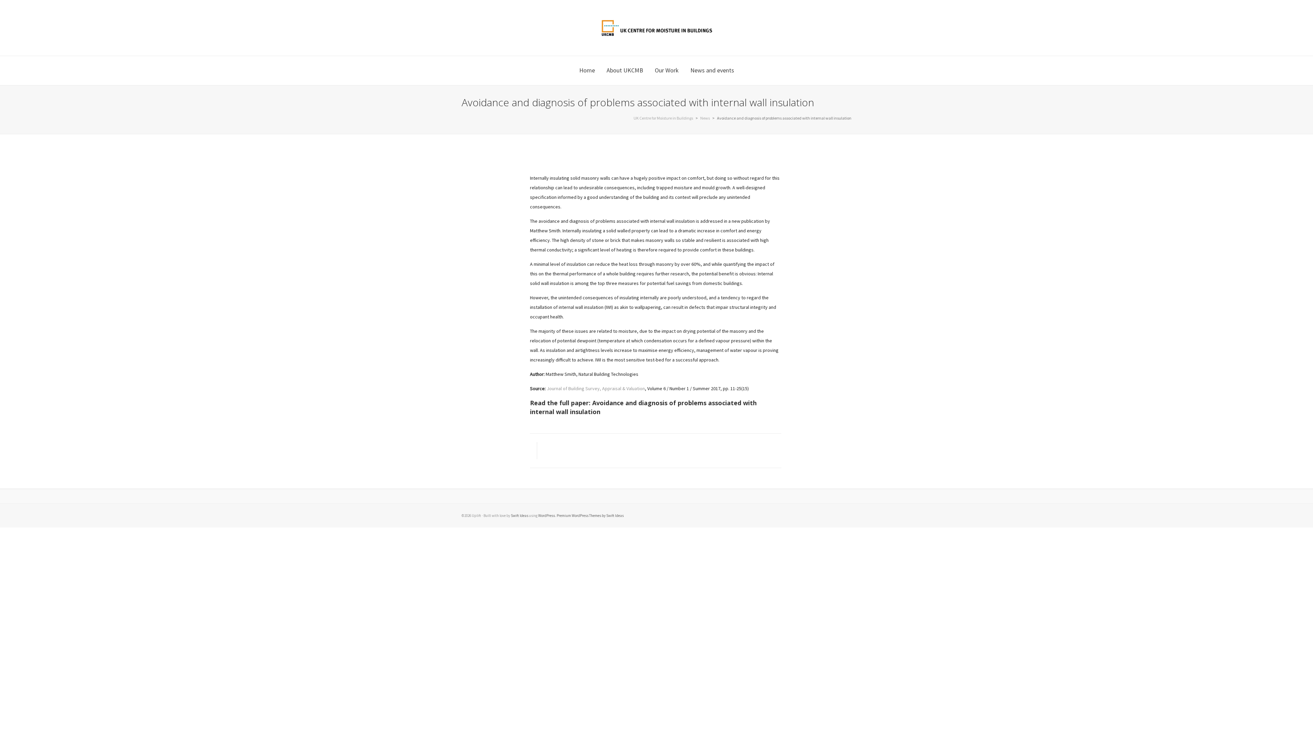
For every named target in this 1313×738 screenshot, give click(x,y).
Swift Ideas (519, 515)
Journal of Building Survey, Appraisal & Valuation (596, 388)
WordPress (546, 515)
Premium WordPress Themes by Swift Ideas (590, 515)
